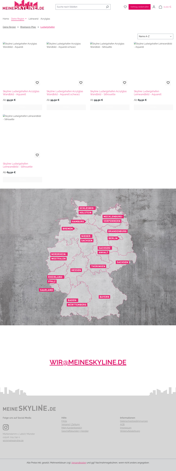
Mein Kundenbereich (71, 427)
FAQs (64, 421)
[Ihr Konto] (154, 7)
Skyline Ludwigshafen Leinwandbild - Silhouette (18, 165)
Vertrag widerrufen (139, 7)
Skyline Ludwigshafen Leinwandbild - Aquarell (147, 93)
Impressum (125, 427)
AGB (122, 424)
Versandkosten (78, 462)
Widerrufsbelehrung (130, 431)
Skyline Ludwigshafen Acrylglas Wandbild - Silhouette (108, 93)
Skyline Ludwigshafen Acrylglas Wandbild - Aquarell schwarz (65, 93)
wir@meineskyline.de (88, 362)
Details (22, 107)
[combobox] (80, 7)
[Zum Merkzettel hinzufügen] (37, 83)
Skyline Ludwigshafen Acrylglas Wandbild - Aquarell (21, 93)
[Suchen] (107, 7)
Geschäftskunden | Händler (75, 431)
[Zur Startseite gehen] (23, 6)
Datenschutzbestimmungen (134, 421)
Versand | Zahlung (70, 424)
